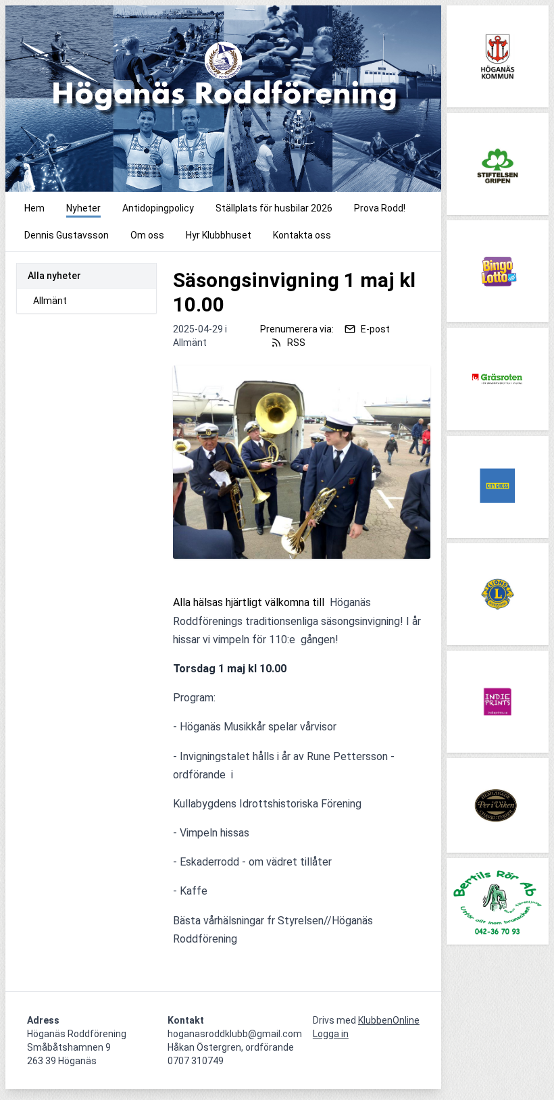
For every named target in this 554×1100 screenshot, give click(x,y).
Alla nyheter (54, 275)
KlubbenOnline (389, 1020)
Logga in (331, 1033)
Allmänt (50, 300)
